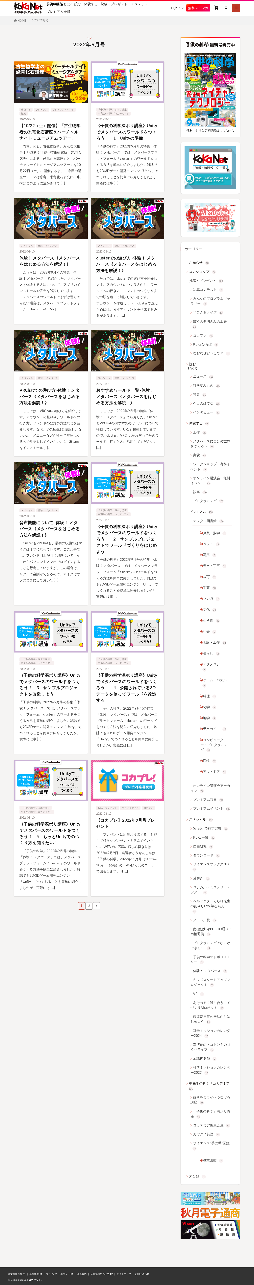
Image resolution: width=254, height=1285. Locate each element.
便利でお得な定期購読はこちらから (210, 130)
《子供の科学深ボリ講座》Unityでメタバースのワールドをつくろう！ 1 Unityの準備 (126, 131)
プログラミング (208, 501)
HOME (22, 20)
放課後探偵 (204, 1058)
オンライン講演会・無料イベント (210, 480)
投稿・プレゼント (114, 4)
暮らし (211, 653)
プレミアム (42, 109)
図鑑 (209, 761)
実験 (199, 455)
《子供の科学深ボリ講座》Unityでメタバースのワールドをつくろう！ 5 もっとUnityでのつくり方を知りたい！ (49, 833)
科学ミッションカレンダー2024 (210, 1033)
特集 (199, 394)
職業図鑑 (212, 1160)
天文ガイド (214, 729)
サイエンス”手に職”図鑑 (211, 1145)
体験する (91, 4)
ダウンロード (206, 855)
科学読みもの (206, 385)
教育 (209, 577)
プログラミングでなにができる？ (210, 945)
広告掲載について (100, 1274)
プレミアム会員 (58, 12)
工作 (200, 432)
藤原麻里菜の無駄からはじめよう (210, 1019)
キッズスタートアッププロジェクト (210, 982)
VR (198, 994)
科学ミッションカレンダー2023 (210, 1069)
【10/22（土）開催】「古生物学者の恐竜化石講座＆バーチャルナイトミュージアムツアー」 (50, 131)
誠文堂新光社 (15, 1274)
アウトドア (214, 771)
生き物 (211, 620)
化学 (209, 707)
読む (77, 4)
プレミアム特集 (208, 799)
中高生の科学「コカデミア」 (113, 113)
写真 (209, 555)
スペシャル (139, 4)
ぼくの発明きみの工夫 (210, 323)
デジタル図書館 (208, 521)
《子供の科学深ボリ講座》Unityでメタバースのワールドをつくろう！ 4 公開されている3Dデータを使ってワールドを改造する (126, 687)
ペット (211, 544)
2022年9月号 (40, 20)
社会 (209, 631)
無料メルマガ (198, 8)
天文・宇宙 (214, 566)
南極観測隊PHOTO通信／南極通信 (211, 931)
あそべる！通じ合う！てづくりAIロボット (210, 1005)
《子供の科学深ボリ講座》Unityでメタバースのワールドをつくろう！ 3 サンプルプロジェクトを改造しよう (49, 684)
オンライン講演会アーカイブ (210, 788)
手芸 (209, 588)
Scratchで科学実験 (210, 828)
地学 (209, 718)
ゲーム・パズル (215, 682)
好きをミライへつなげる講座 (210, 1099)
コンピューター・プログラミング (213, 745)
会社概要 (34, 1274)
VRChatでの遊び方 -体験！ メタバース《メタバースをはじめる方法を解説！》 (49, 396)
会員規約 (82, 1274)
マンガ (211, 598)
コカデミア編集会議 (211, 1125)
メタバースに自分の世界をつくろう (210, 443)
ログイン (177, 8)
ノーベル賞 (204, 920)
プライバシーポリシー (58, 1274)
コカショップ (202, 271)
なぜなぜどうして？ (211, 353)
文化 (209, 609)
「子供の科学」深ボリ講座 (112, 109)
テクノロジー (213, 666)
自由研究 (203, 846)
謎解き (201, 878)
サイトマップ (124, 1274)
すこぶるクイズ (130, 807)
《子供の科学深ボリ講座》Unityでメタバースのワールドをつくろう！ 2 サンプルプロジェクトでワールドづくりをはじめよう (126, 539)
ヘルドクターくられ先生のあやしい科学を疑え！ (210, 906)
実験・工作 (214, 642)
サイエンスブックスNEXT (212, 866)
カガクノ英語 (206, 1134)
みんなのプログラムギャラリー (210, 300)
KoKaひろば (205, 344)
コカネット (35, 1279)
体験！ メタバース (48, 245)
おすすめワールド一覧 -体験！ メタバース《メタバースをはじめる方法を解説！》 (126, 396)
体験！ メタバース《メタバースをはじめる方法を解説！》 (49, 261)
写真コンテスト (207, 289)
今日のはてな (206, 403)
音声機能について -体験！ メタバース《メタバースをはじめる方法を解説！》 (49, 528)
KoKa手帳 (203, 837)
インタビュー (206, 412)
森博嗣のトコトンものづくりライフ (210, 1047)
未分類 (197, 1176)
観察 (23, 113)
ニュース (203, 376)
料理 (209, 696)
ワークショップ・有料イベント (210, 466)
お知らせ (199, 262)
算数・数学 (214, 533)
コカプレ (148, 807)
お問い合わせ (142, 1274)
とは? (67, 4)
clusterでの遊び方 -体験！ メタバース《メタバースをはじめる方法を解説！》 (126, 264)
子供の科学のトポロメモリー (210, 959)
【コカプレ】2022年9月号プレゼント (125, 823)
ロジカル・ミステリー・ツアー (210, 889)
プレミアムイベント (63, 109)
